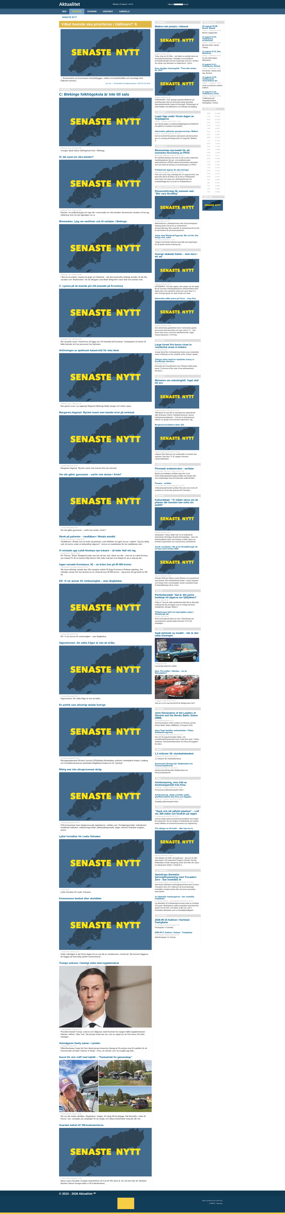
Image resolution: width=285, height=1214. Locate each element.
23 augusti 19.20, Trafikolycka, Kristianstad (209, 39)
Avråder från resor (167, 464)
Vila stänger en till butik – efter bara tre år (174, 828)
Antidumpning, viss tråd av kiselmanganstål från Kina (171, 783)
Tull (158, 778)
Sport (159, 250)
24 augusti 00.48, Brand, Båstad (210, 27)
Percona (219, 1203)
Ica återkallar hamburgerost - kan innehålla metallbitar (174, 898)
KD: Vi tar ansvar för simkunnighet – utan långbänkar (90, 581)
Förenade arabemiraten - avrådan (174, 468)
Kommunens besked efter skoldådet (80, 898)
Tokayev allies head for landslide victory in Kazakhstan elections (174, 360)
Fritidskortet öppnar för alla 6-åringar (172, 170)
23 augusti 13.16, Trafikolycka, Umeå (210, 93)
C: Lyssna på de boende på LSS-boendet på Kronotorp (91, 286)
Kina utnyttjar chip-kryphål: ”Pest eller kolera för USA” (175, 69)
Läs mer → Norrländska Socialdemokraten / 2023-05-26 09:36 (127, 83)
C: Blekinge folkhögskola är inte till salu (94, 94)
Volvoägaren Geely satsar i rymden (79, 1043)
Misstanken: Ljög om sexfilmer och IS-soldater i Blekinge (93, 221)
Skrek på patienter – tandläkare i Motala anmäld (87, 536)
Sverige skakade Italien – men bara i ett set (176, 255)
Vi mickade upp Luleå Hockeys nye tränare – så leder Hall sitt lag (97, 550)
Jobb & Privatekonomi (168, 187)
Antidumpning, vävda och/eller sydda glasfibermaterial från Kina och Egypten (173, 796)
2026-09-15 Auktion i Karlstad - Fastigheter (173, 921)
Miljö (159, 591)
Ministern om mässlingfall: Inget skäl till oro (177, 381)
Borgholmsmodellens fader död (169, 425)
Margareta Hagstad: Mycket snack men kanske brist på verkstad (96, 412)
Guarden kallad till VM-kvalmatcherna (81, 1125)
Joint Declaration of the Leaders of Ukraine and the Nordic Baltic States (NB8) (176, 715)
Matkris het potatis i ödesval (171, 26)
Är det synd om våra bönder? (76, 157)
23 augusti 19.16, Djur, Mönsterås (211, 52)
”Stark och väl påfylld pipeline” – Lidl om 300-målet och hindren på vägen (177, 812)
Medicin (160, 376)
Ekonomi (92, 11)
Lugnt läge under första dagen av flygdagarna (174, 117)
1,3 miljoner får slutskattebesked (174, 753)
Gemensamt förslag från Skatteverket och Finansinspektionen (174, 765)
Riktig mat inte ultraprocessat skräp (80, 769)
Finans (159, 709)
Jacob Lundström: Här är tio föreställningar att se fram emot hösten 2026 (176, 548)
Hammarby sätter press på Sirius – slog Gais (175, 298)
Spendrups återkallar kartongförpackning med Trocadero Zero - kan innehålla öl (175, 877)
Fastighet (161, 916)
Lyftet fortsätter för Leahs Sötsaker (80, 836)
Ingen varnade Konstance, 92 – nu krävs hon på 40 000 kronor (95, 564)
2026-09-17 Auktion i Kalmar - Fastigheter (173, 932)
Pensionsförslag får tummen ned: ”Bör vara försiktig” (174, 192)
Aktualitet (85, 1193)
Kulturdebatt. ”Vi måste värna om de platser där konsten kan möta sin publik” (176, 502)
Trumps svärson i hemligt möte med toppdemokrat (89, 963)
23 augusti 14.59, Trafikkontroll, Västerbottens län (209, 79)
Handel (160, 807)
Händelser (210, 22)
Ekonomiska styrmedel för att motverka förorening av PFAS (172, 151)
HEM (64, 11)
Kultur (160, 496)
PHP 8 (212, 1203)
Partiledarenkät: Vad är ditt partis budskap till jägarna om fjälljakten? (175, 596)
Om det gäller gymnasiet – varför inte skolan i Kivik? (90, 474)
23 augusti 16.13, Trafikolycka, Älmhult (211, 65)
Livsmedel (162, 870)
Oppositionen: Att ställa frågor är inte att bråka (87, 642)
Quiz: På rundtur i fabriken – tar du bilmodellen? (171, 672)
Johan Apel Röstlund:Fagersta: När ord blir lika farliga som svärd (176, 236)
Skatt (159, 749)
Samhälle (124, 11)
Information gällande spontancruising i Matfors (176, 131)
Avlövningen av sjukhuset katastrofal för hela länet (89, 350)
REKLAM (208, 197)
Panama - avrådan (163, 483)
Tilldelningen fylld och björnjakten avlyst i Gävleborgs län (174, 613)
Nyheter (76, 11)
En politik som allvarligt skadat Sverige (82, 704)
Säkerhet (108, 11)
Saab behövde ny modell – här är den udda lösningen (176, 634)
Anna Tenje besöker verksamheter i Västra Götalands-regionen (174, 731)
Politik (160, 340)
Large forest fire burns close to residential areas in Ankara (173, 346)
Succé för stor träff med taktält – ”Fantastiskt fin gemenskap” (95, 1057)
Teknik (159, 629)
